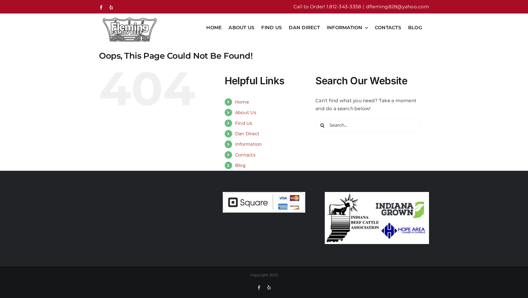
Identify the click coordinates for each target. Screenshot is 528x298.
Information (248, 144)
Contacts (245, 155)
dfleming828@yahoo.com (397, 6)
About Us (245, 112)
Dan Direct (247, 133)
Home (242, 102)
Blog (240, 165)
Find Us (243, 123)
